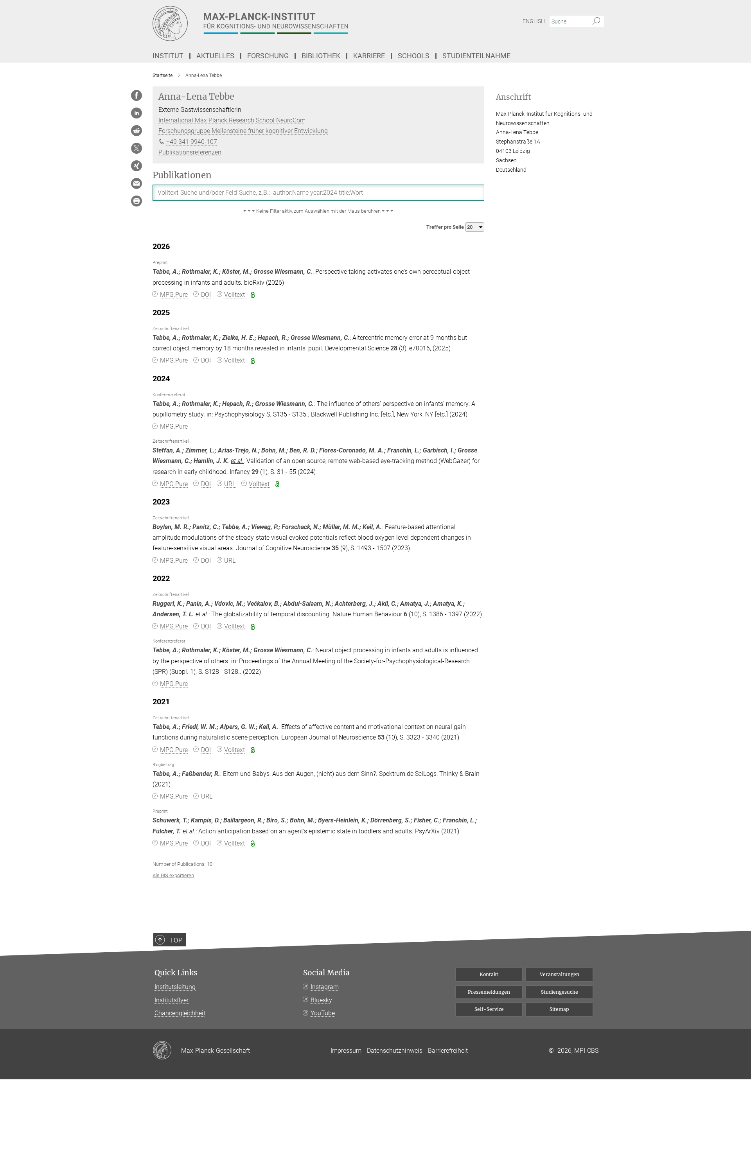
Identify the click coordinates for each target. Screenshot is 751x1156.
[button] (318, 211)
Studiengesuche (559, 992)
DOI (206, 294)
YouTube (323, 1013)
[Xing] (136, 166)
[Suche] (596, 21)
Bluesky (321, 1000)
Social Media (326, 972)
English (534, 21)
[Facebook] (136, 95)
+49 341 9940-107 (191, 141)
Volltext (234, 294)
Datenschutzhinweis (394, 1050)
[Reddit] (136, 130)
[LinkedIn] (136, 113)
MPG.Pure (174, 294)
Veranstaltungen (559, 974)
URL (229, 484)
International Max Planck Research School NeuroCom (231, 120)
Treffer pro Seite (445, 227)
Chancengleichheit (180, 1013)
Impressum (346, 1050)
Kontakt (489, 974)
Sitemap (559, 1009)
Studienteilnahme (476, 56)
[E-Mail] (136, 183)
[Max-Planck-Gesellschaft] (167, 1050)
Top (176, 940)
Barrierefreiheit (448, 1050)
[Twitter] (136, 148)
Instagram (325, 987)
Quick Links (176, 972)
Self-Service (489, 1009)
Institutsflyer (172, 1000)
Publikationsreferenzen (189, 152)
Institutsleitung (175, 987)
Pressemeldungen (489, 992)
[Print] (136, 201)
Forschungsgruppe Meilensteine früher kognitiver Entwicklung (243, 131)
